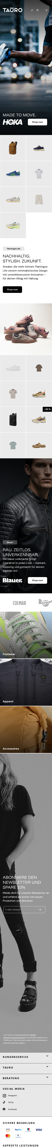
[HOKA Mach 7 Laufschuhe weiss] (13, 225)
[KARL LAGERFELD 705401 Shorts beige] (39, 199)
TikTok (10, 1102)
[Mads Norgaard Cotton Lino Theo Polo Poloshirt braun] (39, 368)
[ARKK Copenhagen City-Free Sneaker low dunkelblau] (39, 148)
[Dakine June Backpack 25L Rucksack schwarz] (13, 419)
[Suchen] (32, 10)
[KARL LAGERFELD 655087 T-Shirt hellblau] (13, 445)
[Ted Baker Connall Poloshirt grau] (13, 394)
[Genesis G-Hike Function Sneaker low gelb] (39, 394)
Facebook (12, 1109)
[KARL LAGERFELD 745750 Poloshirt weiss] (39, 174)
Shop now (37, 122)
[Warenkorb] (42, 9)
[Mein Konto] (37, 10)
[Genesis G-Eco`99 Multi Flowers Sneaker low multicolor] (39, 419)
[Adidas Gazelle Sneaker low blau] (13, 174)
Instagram (12, 1095)
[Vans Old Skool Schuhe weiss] (13, 368)
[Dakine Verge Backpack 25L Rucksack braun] (13, 148)
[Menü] (46, 10)
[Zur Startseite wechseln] (14, 9)
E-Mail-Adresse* (13, 909)
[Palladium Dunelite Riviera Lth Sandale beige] (39, 445)
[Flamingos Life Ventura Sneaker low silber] (13, 199)
